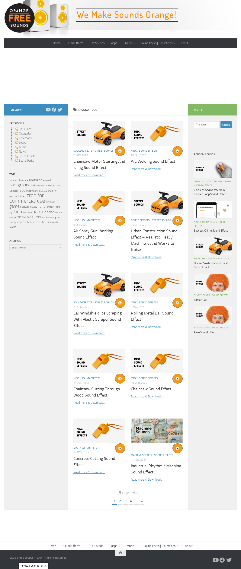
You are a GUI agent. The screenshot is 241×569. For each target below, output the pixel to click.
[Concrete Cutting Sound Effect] (99, 431)
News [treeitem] (22, 151)
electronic (14, 196)
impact (50, 206)
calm (48, 185)
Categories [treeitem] (25, 133)
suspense (22, 222)
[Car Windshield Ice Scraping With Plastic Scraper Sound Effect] (99, 285)
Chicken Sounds (222, 181)
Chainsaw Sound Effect (151, 389)
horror (42, 206)
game (14, 206)
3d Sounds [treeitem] (25, 129)
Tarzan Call (200, 300)
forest (23, 196)
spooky (12, 222)
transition (41, 222)
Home (56, 43)
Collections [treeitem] (25, 138)
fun (47, 201)
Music (128, 43)
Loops (113, 43)
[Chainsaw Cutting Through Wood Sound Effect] (99, 361)
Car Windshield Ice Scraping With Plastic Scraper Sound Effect (97, 319)
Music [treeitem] (22, 147)
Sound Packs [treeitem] (26, 160)
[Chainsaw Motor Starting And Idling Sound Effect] (99, 133)
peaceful (58, 212)
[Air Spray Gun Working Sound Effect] (99, 203)
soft (59, 217)
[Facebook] (54, 109)
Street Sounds (104, 150)
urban (50, 222)
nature (39, 211)
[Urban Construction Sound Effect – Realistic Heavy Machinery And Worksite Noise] (157, 203)
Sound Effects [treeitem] (27, 156)
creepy (29, 190)
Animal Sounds (202, 181)
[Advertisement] (120, 76)
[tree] (35, 145)
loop (18, 211)
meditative (27, 212)
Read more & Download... (89, 175)
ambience (21, 180)
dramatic (43, 191)
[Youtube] (48, 109)
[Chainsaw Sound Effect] (157, 361)
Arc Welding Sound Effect (153, 161)
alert (11, 180)
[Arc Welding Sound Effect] (157, 133)
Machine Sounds (141, 455)
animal (47, 180)
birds (41, 185)
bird (37, 186)
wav (12, 226)
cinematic (17, 190)
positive (12, 217)
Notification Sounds (205, 222)
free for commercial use (27, 198)
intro (57, 206)
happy (34, 207)
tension (31, 222)
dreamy (51, 190)
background (20, 185)
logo (11, 212)
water (56, 222)
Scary (37, 217)
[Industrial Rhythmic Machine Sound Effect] (157, 431)
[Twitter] (60, 109)
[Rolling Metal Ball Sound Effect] (157, 285)
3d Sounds (97, 43)
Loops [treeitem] (22, 142)
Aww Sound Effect (205, 332)
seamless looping (48, 217)
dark (35, 190)
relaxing (28, 217)
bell (33, 185)
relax (20, 217)
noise (50, 212)
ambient (35, 180)
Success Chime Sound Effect (211, 230)
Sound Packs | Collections (156, 43)
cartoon (55, 185)
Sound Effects (74, 43)
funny (52, 202)
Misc (134, 150)
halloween (25, 206)
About (184, 43)
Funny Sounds (202, 295)
